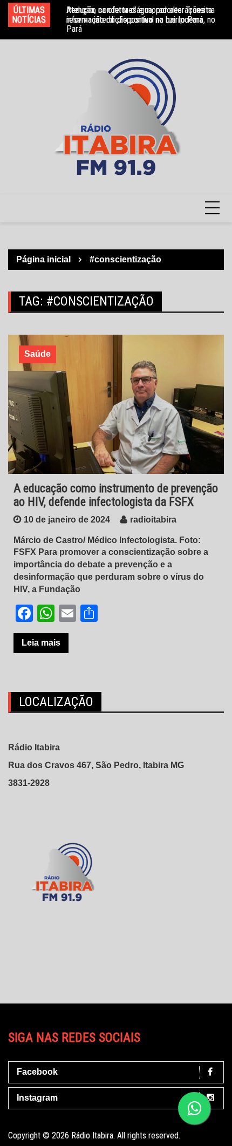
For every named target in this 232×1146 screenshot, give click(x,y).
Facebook (37, 1071)
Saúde (37, 353)
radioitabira (153, 519)
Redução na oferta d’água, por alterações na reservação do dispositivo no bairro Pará (140, 15)
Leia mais (41, 642)
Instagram (37, 1097)
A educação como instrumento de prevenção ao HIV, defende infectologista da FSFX (115, 495)
